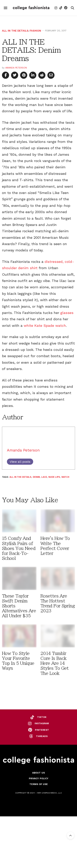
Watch (65, 477)
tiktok (41, 717)
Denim (36, 477)
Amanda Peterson (16, 67)
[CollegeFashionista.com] (31, 8)
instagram (42, 723)
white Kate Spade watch (45, 325)
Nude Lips (54, 477)
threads (42, 736)
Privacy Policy (38, 778)
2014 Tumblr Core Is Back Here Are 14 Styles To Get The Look (54, 663)
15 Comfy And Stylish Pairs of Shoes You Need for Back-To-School (18, 548)
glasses (66, 313)
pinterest (42, 730)
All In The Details (15, 30)
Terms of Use (38, 784)
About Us (38, 772)
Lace (44, 477)
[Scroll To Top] (70, 835)
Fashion (35, 30)
